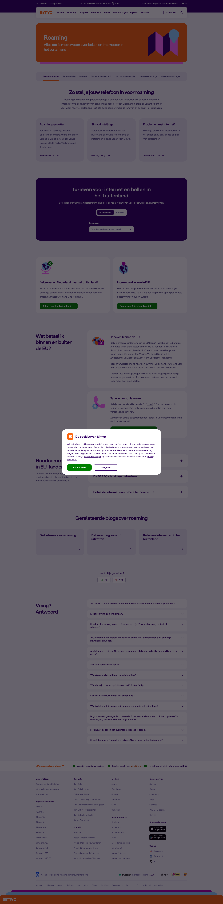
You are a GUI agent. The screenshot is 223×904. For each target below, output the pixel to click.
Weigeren (106, 467)
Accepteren (79, 467)
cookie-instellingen (92, 456)
